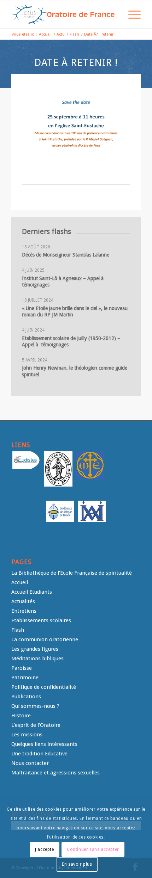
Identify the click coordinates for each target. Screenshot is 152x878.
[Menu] (131, 14)
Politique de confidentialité (43, 687)
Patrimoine (25, 677)
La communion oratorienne (44, 639)
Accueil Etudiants (31, 592)
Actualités (23, 601)
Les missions (26, 734)
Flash (17, 630)
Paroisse (21, 668)
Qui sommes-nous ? (35, 706)
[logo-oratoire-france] (63, 14)
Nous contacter (30, 763)
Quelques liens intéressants (44, 744)
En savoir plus (77, 864)
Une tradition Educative (39, 753)
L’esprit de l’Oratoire (35, 725)
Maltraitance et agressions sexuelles (55, 772)
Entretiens (23, 611)
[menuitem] (114, 14)
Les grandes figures (34, 649)
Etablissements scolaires (41, 620)
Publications (26, 696)
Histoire (21, 715)
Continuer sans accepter (93, 849)
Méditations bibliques (37, 658)
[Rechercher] (114, 14)
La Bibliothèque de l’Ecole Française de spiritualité (71, 573)
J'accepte (44, 849)
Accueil (19, 582)
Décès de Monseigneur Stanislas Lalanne (65, 255)
